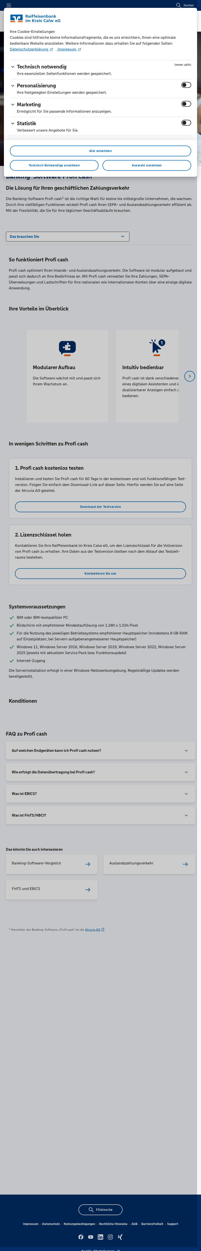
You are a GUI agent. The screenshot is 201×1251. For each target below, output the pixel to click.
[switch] (186, 85)
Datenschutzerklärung (29, 49)
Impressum (67, 49)
